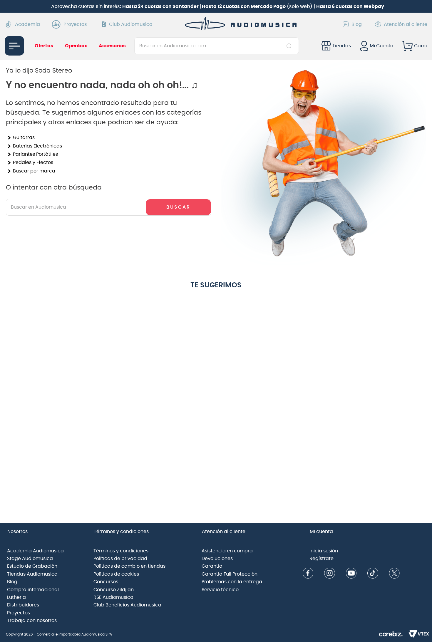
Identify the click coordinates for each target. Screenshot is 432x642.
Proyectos (75, 24)
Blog (356, 24)
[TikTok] (372, 574)
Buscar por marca (34, 171)
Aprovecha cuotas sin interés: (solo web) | (217, 6)
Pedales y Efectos (33, 162)
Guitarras (24, 137)
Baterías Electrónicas (37, 146)
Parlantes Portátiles (35, 154)
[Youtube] (351, 574)
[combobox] (216, 45)
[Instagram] (329, 574)
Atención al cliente (405, 24)
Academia (27, 24)
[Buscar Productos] (290, 46)
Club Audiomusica (131, 24)
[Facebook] (308, 574)
